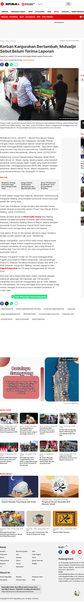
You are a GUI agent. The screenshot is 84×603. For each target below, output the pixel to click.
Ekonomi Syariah (18, 12)
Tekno (18, 560)
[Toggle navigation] (2, 4)
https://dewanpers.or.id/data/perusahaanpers (18, 591)
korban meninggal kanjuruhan (10, 314)
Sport (22, 17)
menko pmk (71, 309)
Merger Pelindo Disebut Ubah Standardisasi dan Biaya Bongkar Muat (28, 185)
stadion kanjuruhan (38, 319)
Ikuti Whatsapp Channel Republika (30, 297)
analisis (65, 12)
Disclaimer (3, 580)
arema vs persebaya (22, 319)
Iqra (17, 554)
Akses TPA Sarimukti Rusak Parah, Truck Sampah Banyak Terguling (48, 185)
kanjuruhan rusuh (68, 314)
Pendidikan (14, 17)
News (8, 41)
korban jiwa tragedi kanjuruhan (54, 309)
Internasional (30, 17)
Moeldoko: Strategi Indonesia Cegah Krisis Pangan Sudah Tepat (9, 185)
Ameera (2, 551)
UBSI (38, 17)
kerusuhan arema (6, 319)
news (56, 12)
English (34, 563)
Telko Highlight (47, 17)
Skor (33, 551)
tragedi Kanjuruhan (9, 268)
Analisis (18, 557)
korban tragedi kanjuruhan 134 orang (29, 309)
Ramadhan (20, 567)
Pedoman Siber (37, 577)
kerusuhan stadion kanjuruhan (49, 314)
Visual (18, 563)
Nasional (4, 17)
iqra (49, 12)
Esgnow (3, 563)
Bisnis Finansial (37, 560)
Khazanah (3, 554)
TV (1, 567)
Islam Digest (36, 554)
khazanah (39, 12)
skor (30, 12)
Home (2, 41)
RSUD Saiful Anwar (32, 217)
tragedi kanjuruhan (7, 309)
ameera (4, 12)
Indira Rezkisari (28, 60)
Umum (13, 41)
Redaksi (19, 577)
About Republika (6, 577)
